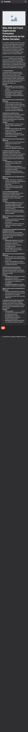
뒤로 (3, 328)
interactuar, (5, 58)
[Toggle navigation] (25, 1)
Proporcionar (17, 311)
